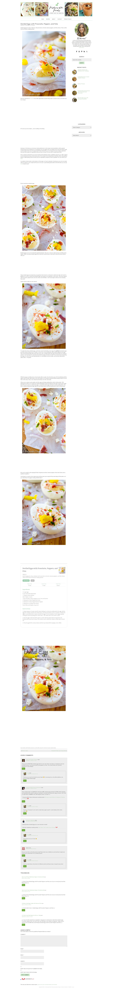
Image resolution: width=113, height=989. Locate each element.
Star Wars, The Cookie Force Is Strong (47, 827)
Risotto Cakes (25, 750)
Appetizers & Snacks (30, 747)
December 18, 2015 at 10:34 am (31, 821)
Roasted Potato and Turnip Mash (59, 750)
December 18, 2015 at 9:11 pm (32, 835)
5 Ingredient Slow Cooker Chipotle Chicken (83, 77)
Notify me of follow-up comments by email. (31, 968)
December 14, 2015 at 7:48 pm (32, 806)
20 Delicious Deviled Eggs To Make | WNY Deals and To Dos (32, 903)
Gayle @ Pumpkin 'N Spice (31, 759)
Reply (23, 768)
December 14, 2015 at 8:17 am (32, 773)
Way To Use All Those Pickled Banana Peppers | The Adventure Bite (33, 876)
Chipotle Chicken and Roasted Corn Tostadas (83, 70)
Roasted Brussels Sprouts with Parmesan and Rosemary (84, 92)
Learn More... (81, 47)
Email (22, 955)
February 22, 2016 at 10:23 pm (32, 860)
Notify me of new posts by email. (29, 972)
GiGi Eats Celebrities (30, 820)
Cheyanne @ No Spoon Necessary (33, 787)
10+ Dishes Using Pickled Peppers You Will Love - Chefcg (31, 915)
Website (23, 961)
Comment (23, 934)
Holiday (48, 747)
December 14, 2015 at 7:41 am (31, 760)
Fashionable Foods (56, 9)
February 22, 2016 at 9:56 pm (31, 848)
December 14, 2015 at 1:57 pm (31, 788)
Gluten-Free (37, 747)
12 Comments (32, 25)
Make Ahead (53, 747)
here (21, 158)
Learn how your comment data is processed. (47, 984)
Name (22, 948)
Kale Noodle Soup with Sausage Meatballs (83, 98)
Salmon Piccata (81, 83)
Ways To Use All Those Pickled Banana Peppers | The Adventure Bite (33, 890)
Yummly (31, 98)
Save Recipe (26, 580)
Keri (28, 772)
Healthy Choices (43, 747)
